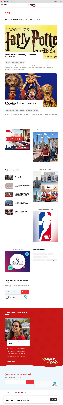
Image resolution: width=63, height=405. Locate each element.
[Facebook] (16, 393)
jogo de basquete (51, 260)
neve (50, 254)
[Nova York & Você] (32, 5)
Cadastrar (24, 292)
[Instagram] (13, 393)
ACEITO (53, 399)
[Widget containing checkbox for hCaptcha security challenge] (16, 297)
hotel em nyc (37, 257)
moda (45, 257)
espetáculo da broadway (40, 254)
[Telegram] (25, 393)
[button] (2, 4)
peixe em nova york (39, 260)
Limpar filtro (38, 19)
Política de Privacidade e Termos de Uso (17, 400)
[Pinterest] (19, 393)
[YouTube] (22, 393)
